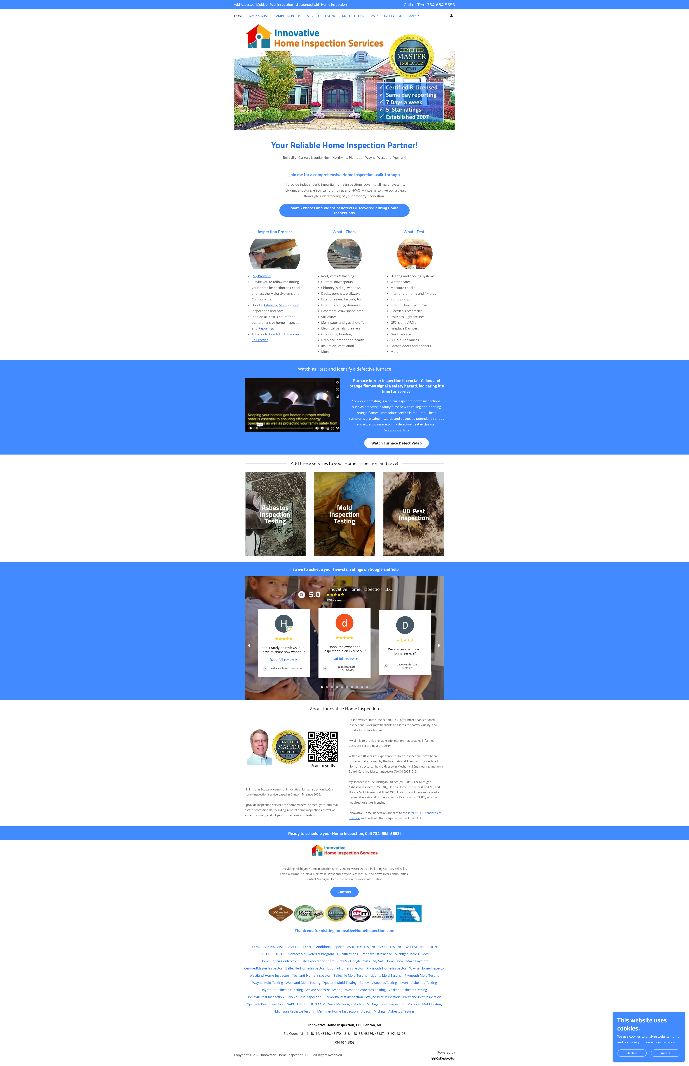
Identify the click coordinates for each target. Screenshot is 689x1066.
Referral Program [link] (321, 954)
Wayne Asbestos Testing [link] (324, 990)
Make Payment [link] (417, 961)
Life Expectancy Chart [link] (318, 961)
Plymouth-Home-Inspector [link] (386, 968)
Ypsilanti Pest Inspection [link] (265, 1004)
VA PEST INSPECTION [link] (387, 16)
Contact (344, 891)
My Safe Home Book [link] (388, 961)
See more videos (396, 430)
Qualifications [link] (347, 954)
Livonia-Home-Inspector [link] (345, 968)
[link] (284, 659)
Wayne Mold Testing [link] (267, 982)
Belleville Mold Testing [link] (350, 975)
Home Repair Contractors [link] (280, 961)
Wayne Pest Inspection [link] (383, 997)
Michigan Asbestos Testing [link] (394, 1011)
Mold (283, 305)
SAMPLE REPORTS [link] (287, 16)
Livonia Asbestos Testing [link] (418, 982)
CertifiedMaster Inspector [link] (263, 968)
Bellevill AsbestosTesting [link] (378, 982)
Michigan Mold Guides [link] (412, 954)
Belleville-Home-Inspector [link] (304, 968)
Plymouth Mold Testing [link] (421, 975)
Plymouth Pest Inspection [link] (343, 997)
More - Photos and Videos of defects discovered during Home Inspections (344, 210)
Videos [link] (366, 1011)
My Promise (262, 276)
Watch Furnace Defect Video (396, 443)
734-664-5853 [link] (441, 5)
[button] (414, 16)
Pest (295, 305)
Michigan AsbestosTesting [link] (294, 1011)
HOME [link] (238, 16)
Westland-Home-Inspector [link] (269, 975)
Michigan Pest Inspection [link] (386, 1004)
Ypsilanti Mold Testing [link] (340, 982)
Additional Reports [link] (330, 947)
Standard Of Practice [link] (376, 954)
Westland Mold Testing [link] (303, 982)
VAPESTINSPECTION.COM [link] (306, 1004)
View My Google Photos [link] (346, 1004)
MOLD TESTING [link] (353, 16)
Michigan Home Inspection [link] (337, 1011)
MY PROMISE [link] (259, 16)
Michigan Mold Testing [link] (424, 1004)
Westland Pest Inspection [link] (422, 997)
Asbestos (270, 305)
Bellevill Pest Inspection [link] (266, 997)
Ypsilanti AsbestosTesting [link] (408, 990)
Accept (666, 1053)
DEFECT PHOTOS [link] (272, 954)
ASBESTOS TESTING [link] (321, 16)
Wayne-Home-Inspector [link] (427, 968)
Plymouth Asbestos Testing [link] (282, 990)
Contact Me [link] (296, 954)
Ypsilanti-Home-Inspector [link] (311, 975)
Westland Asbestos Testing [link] (365, 990)
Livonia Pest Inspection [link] (304, 997)
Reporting (265, 328)
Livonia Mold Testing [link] (386, 975)
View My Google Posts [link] (353, 961)
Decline (632, 1053)
